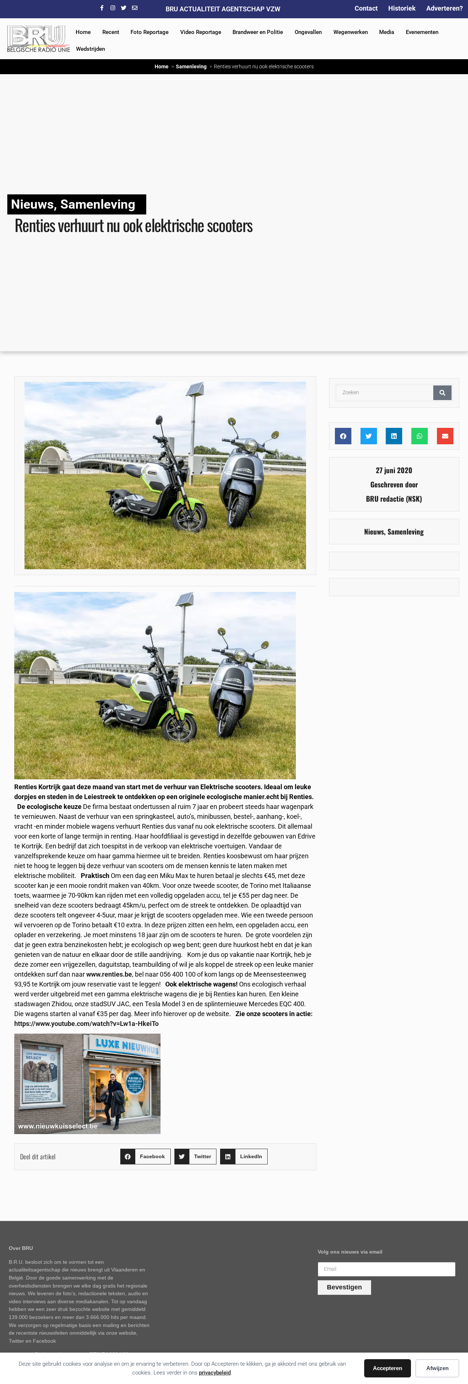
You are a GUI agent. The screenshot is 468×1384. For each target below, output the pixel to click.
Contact (366, 8)
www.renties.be (109, 974)
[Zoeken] (442, 392)
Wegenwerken (350, 32)
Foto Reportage (150, 32)
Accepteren (387, 1368)
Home (83, 32)
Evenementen (422, 32)
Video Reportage (200, 32)
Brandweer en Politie (258, 32)
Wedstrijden (90, 49)
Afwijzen (437, 1368)
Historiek (402, 8)
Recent (110, 32)
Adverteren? (444, 8)
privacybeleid (215, 1372)
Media (386, 32)
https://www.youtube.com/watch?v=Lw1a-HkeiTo (86, 1023)
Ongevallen (308, 32)
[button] (145, 1156)
